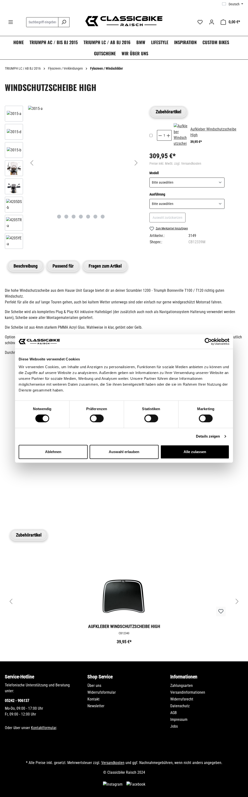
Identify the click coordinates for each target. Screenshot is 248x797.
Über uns (94, 685)
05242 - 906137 (17, 700)
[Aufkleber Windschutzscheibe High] (180, 135)
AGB (173, 712)
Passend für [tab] (63, 265)
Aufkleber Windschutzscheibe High (124, 626)
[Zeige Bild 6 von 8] (95, 217)
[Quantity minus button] (160, 135)
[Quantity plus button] (168, 135)
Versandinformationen (187, 692)
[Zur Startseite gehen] (124, 21)
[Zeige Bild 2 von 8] (66, 217)
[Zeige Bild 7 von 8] (103, 217)
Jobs (174, 726)
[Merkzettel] (200, 22)
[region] (72, 178)
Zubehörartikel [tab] (168, 111)
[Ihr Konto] (211, 22)
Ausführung (157, 194)
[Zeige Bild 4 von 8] (81, 217)
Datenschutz (180, 706)
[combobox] (42, 22)
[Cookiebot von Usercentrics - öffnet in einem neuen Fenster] (208, 341)
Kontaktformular (43, 727)
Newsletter (95, 706)
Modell (154, 173)
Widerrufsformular (101, 692)
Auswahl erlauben (124, 452)
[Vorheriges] (31, 163)
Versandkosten (112, 762)
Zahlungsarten (181, 685)
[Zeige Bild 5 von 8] (88, 217)
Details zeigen (208, 436)
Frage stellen (28, 504)
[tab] (25, 266)
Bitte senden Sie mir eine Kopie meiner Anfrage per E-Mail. (59, 481)
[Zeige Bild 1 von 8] (59, 217)
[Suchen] (64, 22)
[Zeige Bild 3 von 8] (74, 217)
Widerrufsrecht (181, 699)
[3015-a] (84, 109)
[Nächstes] (136, 163)
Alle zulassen (195, 452)
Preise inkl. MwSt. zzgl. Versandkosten (175, 163)
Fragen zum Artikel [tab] (105, 265)
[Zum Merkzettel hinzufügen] (221, 611)
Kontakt (93, 699)
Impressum (178, 719)
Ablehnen (53, 452)
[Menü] (10, 22)
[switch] (97, 418)
